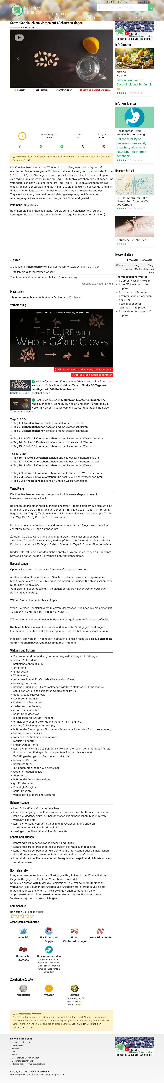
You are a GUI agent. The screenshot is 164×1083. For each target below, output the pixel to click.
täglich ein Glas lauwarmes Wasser (33, 271)
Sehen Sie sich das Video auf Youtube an (87, 369)
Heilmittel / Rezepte (21, 1042)
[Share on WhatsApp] (61, 146)
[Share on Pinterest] (103, 146)
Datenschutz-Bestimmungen (25, 1058)
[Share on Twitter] (82, 146)
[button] (18, 59)
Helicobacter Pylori (49, 956)
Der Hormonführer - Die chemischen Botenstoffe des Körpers (132, 201)
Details (27, 160)
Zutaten (121, 18)
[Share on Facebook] (19, 146)
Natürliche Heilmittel (56, 16)
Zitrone (74, 994)
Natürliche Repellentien (131, 240)
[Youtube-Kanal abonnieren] (134, 31)
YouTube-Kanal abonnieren (95, 374)
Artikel (141, 18)
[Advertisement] (61, 112)
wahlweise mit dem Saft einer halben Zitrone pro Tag (45, 277)
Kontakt (15, 1054)
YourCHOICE (31, 1074)
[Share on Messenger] (40, 146)
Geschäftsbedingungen (23, 1061)
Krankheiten (97, 18)
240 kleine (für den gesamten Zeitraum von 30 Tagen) (56, 266)
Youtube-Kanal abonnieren (96, 90)
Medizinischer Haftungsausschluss (28, 1064)
